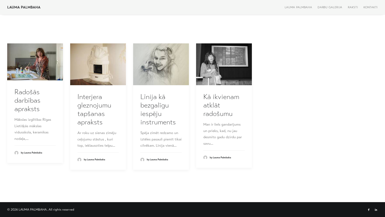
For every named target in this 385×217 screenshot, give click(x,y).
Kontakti (371, 7)
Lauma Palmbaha (298, 7)
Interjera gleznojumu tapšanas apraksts (94, 109)
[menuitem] (300, 7)
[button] (35, 61)
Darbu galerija (330, 7)
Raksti (353, 7)
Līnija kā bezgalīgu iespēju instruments (158, 109)
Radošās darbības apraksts (27, 100)
